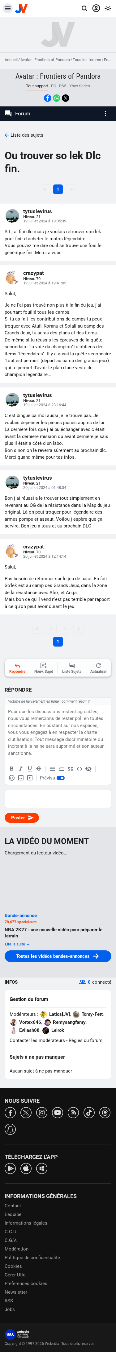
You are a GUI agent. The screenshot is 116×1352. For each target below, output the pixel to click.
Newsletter (16, 1292)
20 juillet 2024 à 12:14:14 (44, 556)
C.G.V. (11, 1240)
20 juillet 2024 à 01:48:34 (44, 487)
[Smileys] (11, 778)
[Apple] (26, 1168)
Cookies (13, 1266)
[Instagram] (41, 1112)
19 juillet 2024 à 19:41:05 (44, 283)
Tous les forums (87, 59)
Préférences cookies (26, 1283)
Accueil (11, 59)
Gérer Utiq (15, 1275)
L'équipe (13, 1214)
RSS (9, 1301)
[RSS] (73, 1112)
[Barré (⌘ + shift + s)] (38, 769)
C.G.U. (11, 1231)
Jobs (10, 1309)
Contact (13, 1206)
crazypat (33, 273)
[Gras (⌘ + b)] (11, 769)
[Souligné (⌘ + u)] (29, 769)
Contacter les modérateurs (37, 1040)
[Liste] (52, 769)
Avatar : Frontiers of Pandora (45, 59)
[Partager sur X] (65, 98)
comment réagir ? (76, 701)
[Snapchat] (10, 1129)
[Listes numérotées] (61, 769)
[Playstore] (10, 1168)
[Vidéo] (29, 778)
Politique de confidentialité (32, 1257)
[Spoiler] (88, 769)
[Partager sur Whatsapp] (56, 98)
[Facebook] (10, 1112)
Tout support (37, 86)
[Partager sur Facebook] (47, 98)
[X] (26, 1112)
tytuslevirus (37, 211)
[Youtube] (57, 1112)
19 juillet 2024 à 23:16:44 (44, 405)
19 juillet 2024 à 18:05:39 (44, 221)
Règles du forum (85, 1040)
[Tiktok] (89, 1112)
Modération (16, 1249)
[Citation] (70, 769)
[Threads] (104, 1112)
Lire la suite (15, 944)
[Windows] (41, 1168)
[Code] (79, 769)
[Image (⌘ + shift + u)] (20, 778)
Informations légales (26, 1223)
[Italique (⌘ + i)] (20, 769)
